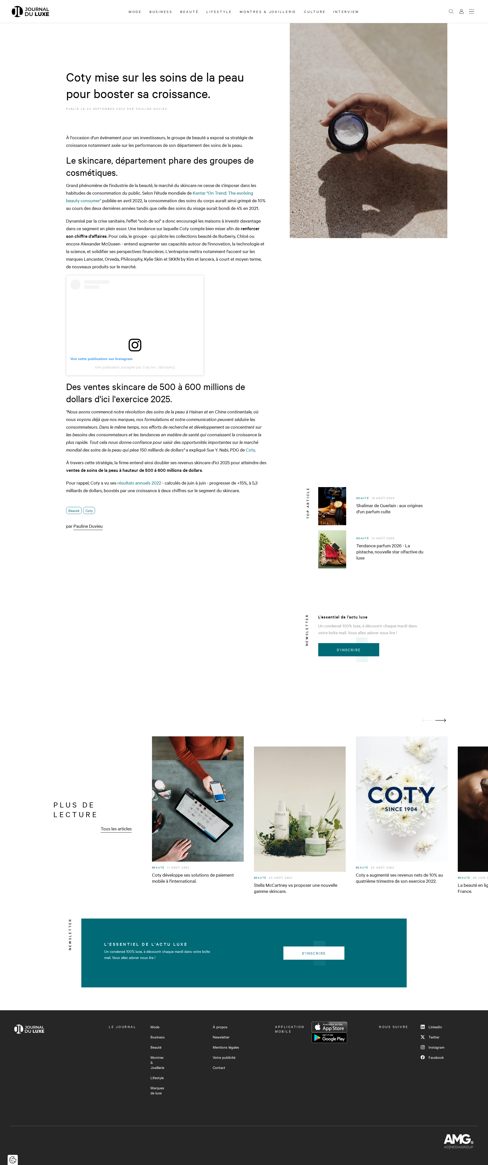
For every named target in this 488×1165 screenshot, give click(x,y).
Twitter (434, 1036)
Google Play (329, 1037)
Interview (346, 11)
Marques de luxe (157, 1090)
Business (161, 11)
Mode (135, 11)
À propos (220, 1026)
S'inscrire (349, 649)
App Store (329, 1027)
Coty (250, 450)
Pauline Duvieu (151, 109)
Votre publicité (224, 1057)
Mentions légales (226, 1047)
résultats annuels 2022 (139, 483)
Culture (315, 11)
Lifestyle (219, 11)
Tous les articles (116, 828)
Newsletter (221, 1036)
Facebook (436, 1057)
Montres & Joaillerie (268, 11)
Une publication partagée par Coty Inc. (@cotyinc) (135, 367)
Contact (219, 1067)
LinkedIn (435, 1026)
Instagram (436, 1047)
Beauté (189, 11)
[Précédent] (427, 720)
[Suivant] (440, 720)
